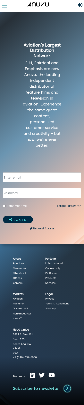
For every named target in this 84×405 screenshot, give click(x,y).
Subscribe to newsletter (36, 388)
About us (18, 263)
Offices (17, 278)
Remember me (17, 206)
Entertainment (54, 263)
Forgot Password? (69, 206)
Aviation (18, 298)
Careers (17, 283)
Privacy (49, 298)
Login (20, 220)
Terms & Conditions (57, 303)
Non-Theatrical (22, 313)
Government (20, 308)
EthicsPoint (19, 273)
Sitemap (50, 308)
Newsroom (19, 268)
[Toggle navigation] (4, 5)
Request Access (43, 228)
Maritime (18, 303)
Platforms (51, 273)
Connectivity (53, 268)
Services (50, 283)
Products (50, 278)
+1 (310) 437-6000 (25, 357)
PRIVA (17, 318)
